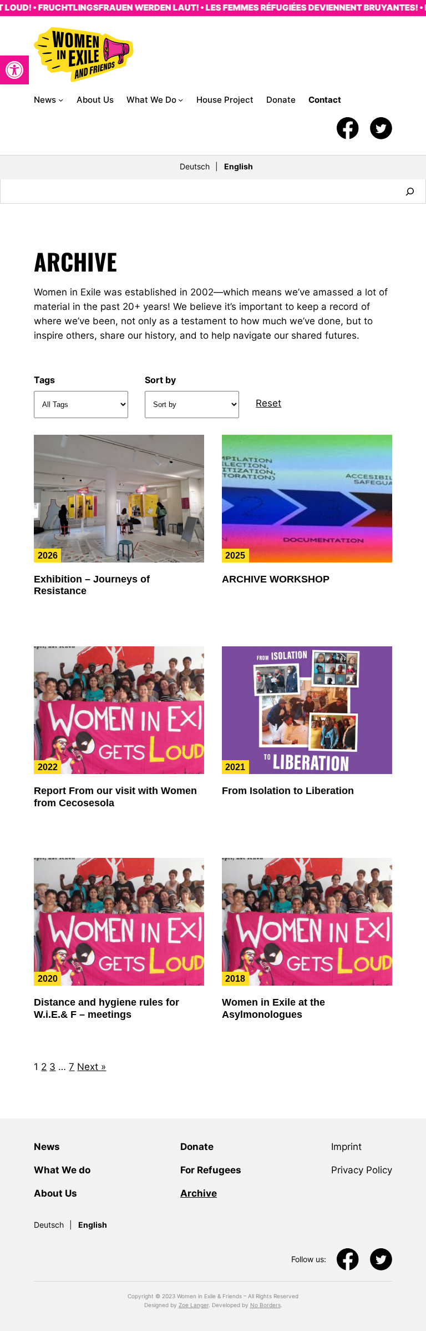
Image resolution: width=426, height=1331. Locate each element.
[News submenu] (60, 99)
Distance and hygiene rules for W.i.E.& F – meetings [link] (106, 1008)
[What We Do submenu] (180, 99)
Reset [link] (268, 403)
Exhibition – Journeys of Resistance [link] (92, 585)
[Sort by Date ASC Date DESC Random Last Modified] (192, 404)
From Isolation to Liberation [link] (288, 790)
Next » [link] (91, 1066)
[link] (14, 70)
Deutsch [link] (195, 166)
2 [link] (44, 1066)
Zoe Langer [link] (194, 1305)
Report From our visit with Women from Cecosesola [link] (115, 796)
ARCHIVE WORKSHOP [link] (275, 579)
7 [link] (71, 1066)
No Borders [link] (265, 1305)
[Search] (409, 191)
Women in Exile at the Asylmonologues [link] (273, 1008)
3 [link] (52, 1066)
